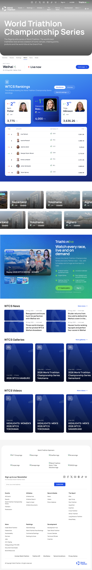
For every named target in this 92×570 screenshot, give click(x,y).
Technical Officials (52, 536)
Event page (81, 67)
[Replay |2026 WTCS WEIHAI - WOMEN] (10, 280)
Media (36, 58)
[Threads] (48, 2)
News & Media (57, 8)
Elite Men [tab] (70, 87)
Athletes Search (31, 499)
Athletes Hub (30, 496)
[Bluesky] (56, 2)
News (31, 58)
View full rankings (61, 92)
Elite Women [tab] (60, 87)
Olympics (7, 506)
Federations (8, 530)
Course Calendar (52, 533)
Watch (25, 58)
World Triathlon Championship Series (13, 502)
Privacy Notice (73, 556)
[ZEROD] (75, 465)
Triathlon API (36, 556)
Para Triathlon (73, 502)
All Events (8, 496)
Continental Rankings (32, 533)
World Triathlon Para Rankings (34, 530)
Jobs (6, 539)
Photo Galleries (51, 502)
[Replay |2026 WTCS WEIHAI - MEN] (22, 280)
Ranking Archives (31, 536)
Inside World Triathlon (11, 527)
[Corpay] (17, 465)
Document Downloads (11, 548)
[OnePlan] (55, 455)
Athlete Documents (31, 505)
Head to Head (30, 502)
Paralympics (8, 509)
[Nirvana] (75, 455)
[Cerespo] (36, 465)
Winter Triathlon (73, 513)
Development (69, 8)
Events (20, 8)
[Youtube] (44, 2)
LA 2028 (72, 2)
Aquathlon (72, 505)
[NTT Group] (17, 455)
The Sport (49, 8)
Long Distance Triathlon (75, 516)
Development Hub (52, 527)
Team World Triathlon (53, 530)
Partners (7, 536)
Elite (70, 496)
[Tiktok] (52, 2)
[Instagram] (32, 2)
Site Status (46, 556)
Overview (4, 58)
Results (12, 58)
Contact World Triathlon (22, 556)
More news (82, 306)
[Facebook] (36, 2)
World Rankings (30, 527)
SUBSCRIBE (59, 484)
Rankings (30, 8)
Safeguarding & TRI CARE (12, 545)
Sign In (63, 2)
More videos (81, 391)
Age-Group (72, 499)
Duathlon (71, 508)
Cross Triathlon (73, 511)
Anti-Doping (8, 542)
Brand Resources (10, 550)
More (77, 8)
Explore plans (65, 288)
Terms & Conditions (59, 556)
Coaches (50, 539)
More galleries (81, 340)
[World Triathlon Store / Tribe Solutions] (55, 465)
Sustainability (9, 533)
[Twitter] (40, 2)
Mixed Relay (72, 519)
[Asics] (36, 455)
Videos (49, 499)
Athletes (39, 8)
